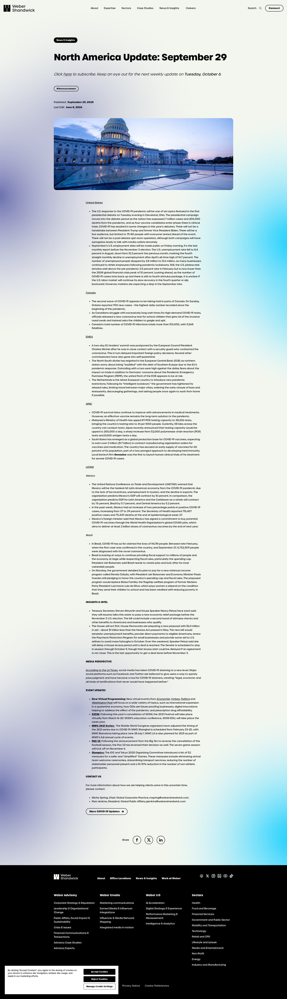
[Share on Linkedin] (161, 840)
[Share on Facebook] (137, 840)
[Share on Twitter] (149, 840)
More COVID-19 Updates (104, 811)
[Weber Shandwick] (66, 878)
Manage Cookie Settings (99, 986)
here (67, 74)
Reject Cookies (99, 979)
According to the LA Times (102, 670)
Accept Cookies (99, 971)
